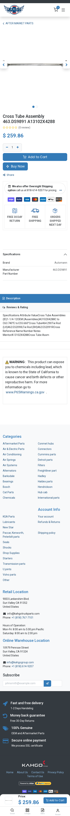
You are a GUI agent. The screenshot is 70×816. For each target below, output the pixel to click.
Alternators (9, 470)
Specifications (11, 254)
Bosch (6, 486)
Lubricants (9, 521)
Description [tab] (12, 298)
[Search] (12, 810)
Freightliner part (47, 470)
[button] (3, 65)
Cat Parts (8, 492)
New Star (8, 527)
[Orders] (42, 810)
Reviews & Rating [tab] (17, 307)
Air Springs (9, 459)
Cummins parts (47, 454)
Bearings (8, 481)
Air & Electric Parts (13, 448)
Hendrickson (45, 486)
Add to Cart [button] (37, 157)
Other (6, 580)
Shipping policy (46, 532)
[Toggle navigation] (63, 10)
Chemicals (9, 497)
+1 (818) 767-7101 (22, 617)
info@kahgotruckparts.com (23, 613)
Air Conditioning (12, 454)
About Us (22, 772)
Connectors (45, 448)
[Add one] (18, 147)
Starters (8, 558)
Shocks (7, 547)
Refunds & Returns (49, 521)
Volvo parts (9, 574)
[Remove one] (7, 147)
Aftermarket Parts (14, 443)
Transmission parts (14, 563)
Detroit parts (45, 459)
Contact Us (37, 772)
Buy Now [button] (17, 166)
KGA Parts (9, 516)
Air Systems (10, 465)
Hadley (42, 476)
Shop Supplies (11, 552)
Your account (46, 516)
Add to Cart (56, 800)
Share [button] (10, 175)
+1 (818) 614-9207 (22, 666)
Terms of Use (35, 776)
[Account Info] (58, 810)
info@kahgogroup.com (20, 662)
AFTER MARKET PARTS (19, 23)
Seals (6, 542)
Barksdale (9, 476)
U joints (7, 569)
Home (9, 772)
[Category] (27, 810)
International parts (49, 497)
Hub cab (42, 492)
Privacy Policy (56, 772)
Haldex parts (45, 481)
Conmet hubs (46, 443)
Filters (41, 465)
